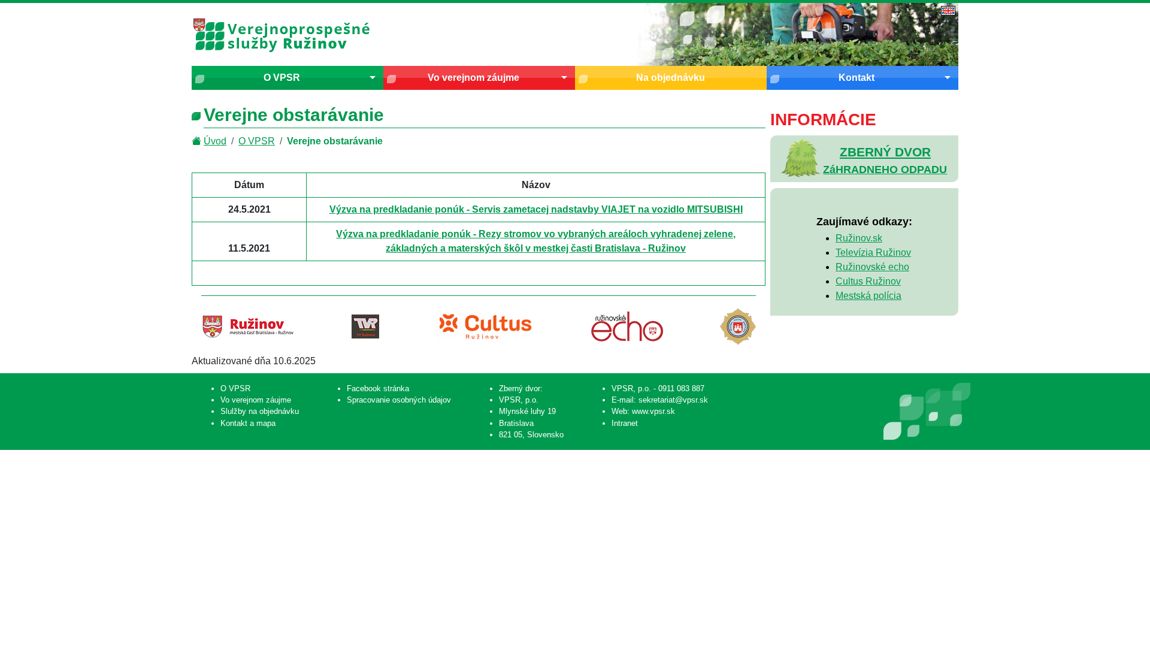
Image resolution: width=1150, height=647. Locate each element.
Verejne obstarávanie (335, 141)
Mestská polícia (868, 296)
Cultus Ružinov (868, 281)
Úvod (215, 141)
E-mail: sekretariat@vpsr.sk (660, 399)
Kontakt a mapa (248, 423)
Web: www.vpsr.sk (643, 411)
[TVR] (365, 326)
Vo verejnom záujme (473, 77)
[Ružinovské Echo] (627, 326)
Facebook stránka (378, 388)
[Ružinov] (248, 326)
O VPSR (282, 77)
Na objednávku (670, 77)
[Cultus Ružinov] (485, 326)
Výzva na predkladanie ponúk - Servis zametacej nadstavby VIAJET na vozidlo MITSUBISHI (536, 209)
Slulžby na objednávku (259, 411)
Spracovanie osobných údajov (399, 399)
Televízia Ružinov (873, 252)
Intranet (625, 423)
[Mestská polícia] (738, 326)
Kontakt (856, 77)
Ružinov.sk (859, 238)
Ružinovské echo (872, 267)
